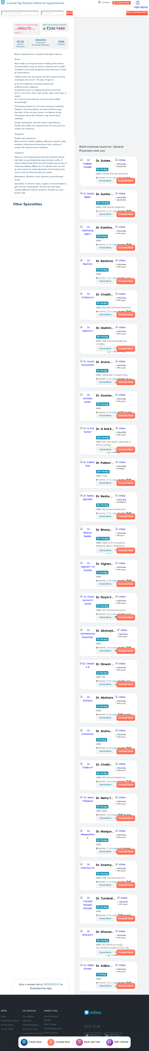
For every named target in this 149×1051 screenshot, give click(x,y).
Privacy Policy (7, 1025)
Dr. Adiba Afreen (106, 966)
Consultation (28, 1016)
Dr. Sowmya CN (106, 865)
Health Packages (30, 1025)
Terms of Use (7, 1029)
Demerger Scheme (10, 1020)
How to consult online (136, 12)
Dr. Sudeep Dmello (106, 161)
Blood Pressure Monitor (51, 1018)
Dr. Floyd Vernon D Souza (106, 597)
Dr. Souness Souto (106, 395)
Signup (144, 7)
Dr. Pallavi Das (106, 463)
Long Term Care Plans (33, 1033)
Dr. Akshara (104, 698)
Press (3, 1016)
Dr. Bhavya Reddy (106, 530)
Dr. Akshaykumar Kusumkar (106, 631)
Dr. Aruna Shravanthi (106, 362)
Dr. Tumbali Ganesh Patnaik (106, 898)
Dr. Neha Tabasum (106, 798)
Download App (123, 3)
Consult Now (125, 180)
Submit (69, 13)
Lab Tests (27, 1020)
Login (137, 7)
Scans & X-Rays (30, 1029)
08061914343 (52, 984)
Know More (105, 180)
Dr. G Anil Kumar (106, 429)
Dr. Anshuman (106, 731)
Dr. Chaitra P (105, 764)
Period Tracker (51, 1033)
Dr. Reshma (104, 261)
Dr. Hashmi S (105, 328)
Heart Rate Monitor (53, 1028)
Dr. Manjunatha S (106, 831)
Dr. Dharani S (105, 932)
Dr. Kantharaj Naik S (106, 228)
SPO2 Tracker (50, 1024)
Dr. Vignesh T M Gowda (106, 564)
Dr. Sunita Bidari (106, 194)
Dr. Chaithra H (106, 294)
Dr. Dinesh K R (106, 664)
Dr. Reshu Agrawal (106, 496)
